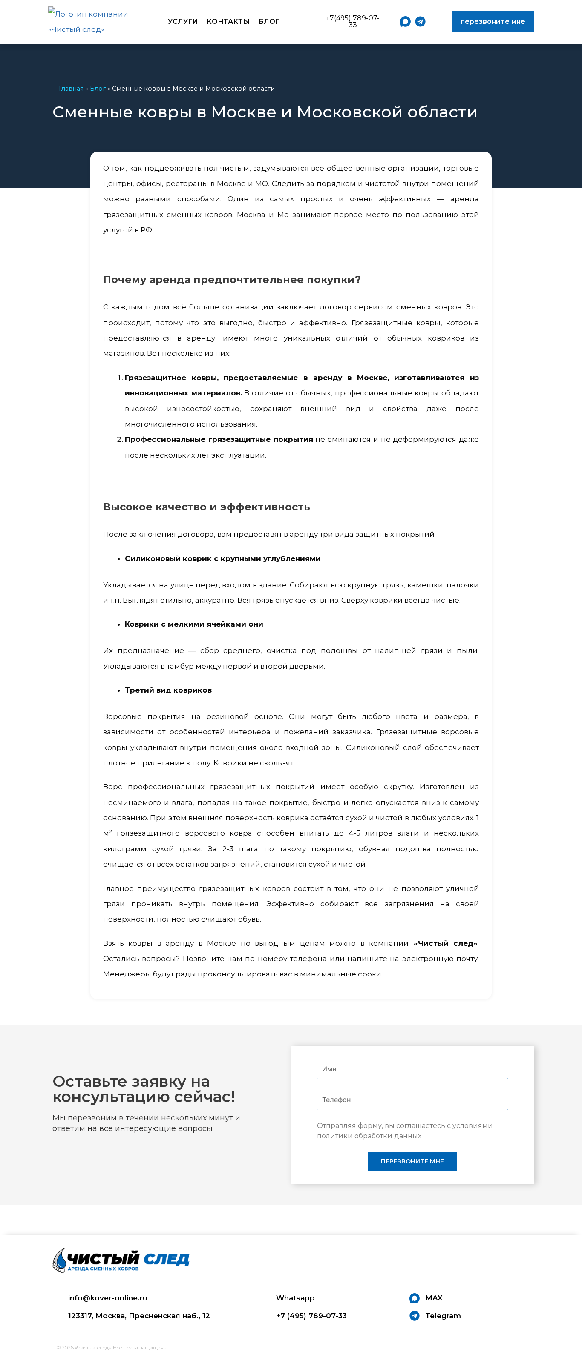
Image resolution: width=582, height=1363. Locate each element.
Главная (71, 88)
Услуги (183, 21)
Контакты (228, 21)
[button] (349, 22)
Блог (269, 21)
